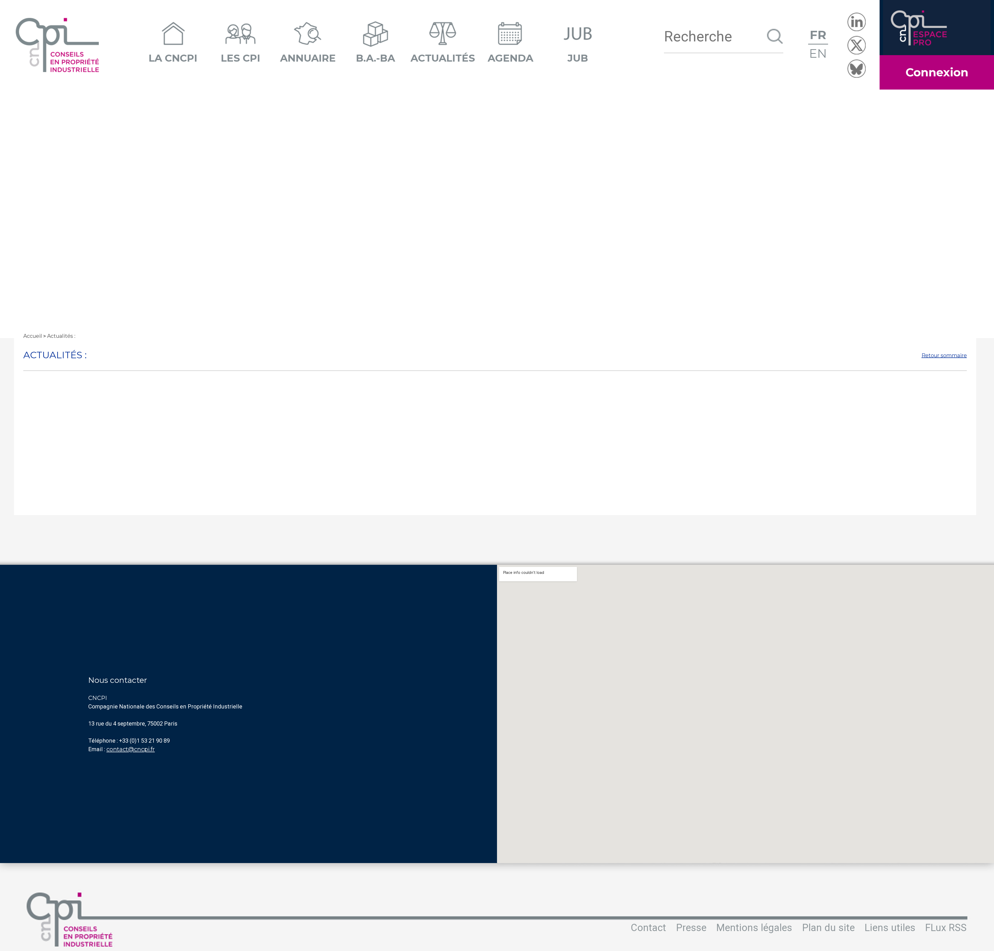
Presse (691, 927)
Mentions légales (754, 927)
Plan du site (828, 927)
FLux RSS (946, 927)
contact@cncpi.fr (130, 749)
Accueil (32, 336)
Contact (648, 927)
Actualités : (61, 336)
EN (818, 53)
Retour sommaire (944, 355)
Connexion (936, 72)
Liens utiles (890, 927)
